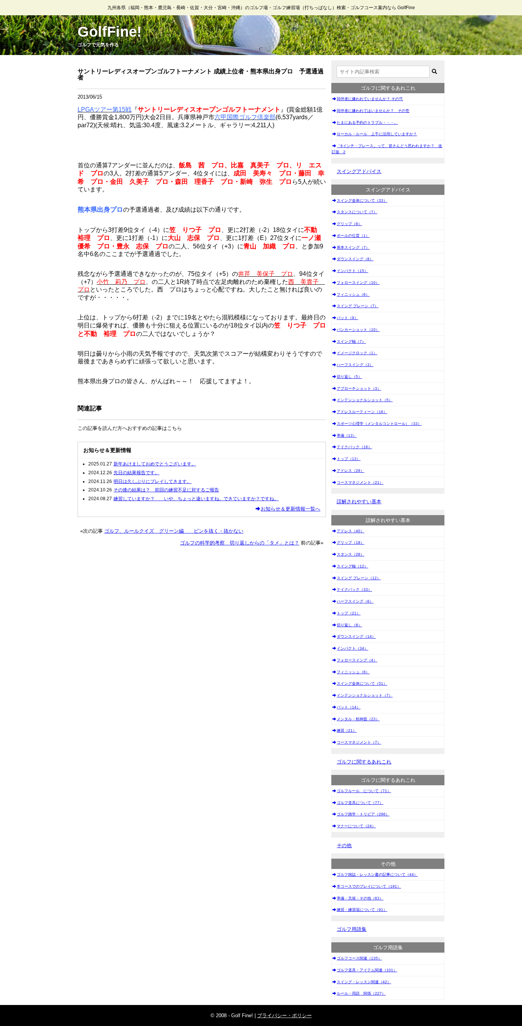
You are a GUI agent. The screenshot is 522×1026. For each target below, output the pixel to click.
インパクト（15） (352, 271)
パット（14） (348, 707)
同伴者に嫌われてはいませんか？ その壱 (373, 111)
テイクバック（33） (354, 589)
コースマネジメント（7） (359, 742)
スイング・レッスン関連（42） (364, 982)
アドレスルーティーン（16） (362, 412)
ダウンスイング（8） (355, 259)
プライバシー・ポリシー (284, 1015)
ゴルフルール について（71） (364, 791)
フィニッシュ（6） (353, 294)
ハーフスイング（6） (355, 601)
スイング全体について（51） (362, 683)
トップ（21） (348, 613)
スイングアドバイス (359, 171)
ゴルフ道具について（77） (360, 803)
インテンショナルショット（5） (364, 400)
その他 (344, 845)
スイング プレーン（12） (359, 578)
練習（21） (347, 730)
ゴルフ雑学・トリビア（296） (363, 814)
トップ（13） (348, 459)
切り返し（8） (349, 625)
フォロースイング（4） (357, 660)
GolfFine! (110, 32)
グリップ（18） (350, 542)
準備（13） (347, 435)
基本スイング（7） (353, 247)
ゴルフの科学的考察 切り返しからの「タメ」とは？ (239, 543)
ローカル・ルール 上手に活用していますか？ (377, 134)
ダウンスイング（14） (356, 636)
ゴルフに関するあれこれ (364, 762)
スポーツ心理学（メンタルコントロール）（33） (379, 423)
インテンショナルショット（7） (364, 695)
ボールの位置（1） (353, 235)
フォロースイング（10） (358, 282)
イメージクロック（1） (357, 353)
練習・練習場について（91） (362, 910)
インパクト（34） (352, 648)
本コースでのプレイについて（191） (369, 886)
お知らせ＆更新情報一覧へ (290, 509)
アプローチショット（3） (359, 388)
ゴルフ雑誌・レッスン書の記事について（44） (377, 874)
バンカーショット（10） (358, 329)
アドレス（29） (350, 470)
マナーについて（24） (356, 826)
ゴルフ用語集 (351, 929)
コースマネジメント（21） (360, 482)
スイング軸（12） (352, 566)
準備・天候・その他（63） (360, 898)
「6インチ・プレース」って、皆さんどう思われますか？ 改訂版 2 (387, 149)
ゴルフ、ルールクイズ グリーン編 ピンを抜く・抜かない (173, 531)
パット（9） (347, 318)
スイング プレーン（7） (357, 306)
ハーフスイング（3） (355, 365)
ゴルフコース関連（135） (359, 958)
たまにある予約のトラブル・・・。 (367, 122)
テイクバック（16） (354, 447)
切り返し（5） (349, 376)
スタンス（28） (350, 554)
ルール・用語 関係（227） (361, 993)
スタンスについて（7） (357, 212)
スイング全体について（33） (362, 200)
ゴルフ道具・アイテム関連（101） (367, 970)
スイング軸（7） (351, 341)
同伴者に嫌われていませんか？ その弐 (370, 99)
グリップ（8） (349, 224)
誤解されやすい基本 (359, 501)
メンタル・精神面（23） (358, 719)
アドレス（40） (350, 531)
